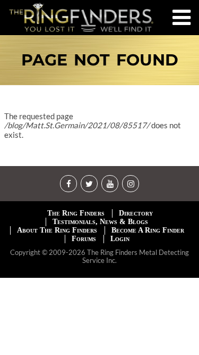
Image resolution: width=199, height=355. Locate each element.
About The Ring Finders (57, 230)
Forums (84, 239)
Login (119, 239)
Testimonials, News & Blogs (100, 222)
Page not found (99, 60)
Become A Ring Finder (147, 230)
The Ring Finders (76, 213)
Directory (136, 213)
